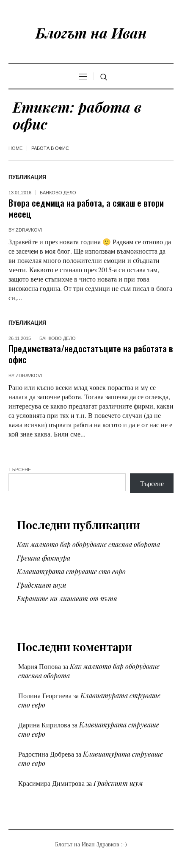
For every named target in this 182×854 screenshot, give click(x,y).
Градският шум (41, 584)
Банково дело (58, 192)
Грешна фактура (43, 557)
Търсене (19, 469)
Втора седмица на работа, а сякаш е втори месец (86, 208)
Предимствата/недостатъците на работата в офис (90, 354)
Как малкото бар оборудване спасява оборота (88, 544)
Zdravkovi (29, 229)
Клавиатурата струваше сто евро (71, 571)
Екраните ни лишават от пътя (67, 598)
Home (15, 148)
